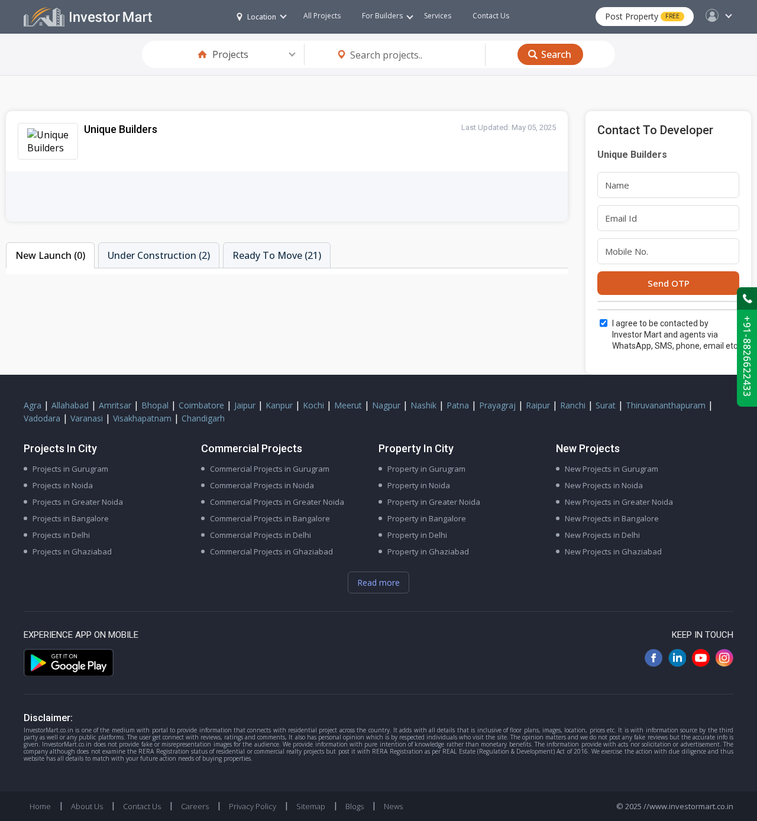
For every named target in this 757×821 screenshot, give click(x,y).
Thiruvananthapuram (666, 405)
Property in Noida (418, 485)
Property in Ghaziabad (428, 551)
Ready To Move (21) (276, 255)
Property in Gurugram (426, 468)
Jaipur (244, 405)
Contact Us (491, 16)
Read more (378, 582)
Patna (458, 405)
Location (261, 17)
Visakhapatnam (142, 418)
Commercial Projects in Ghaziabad (271, 551)
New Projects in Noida (604, 485)
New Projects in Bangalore (612, 518)
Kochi (313, 405)
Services (437, 16)
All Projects (322, 16)
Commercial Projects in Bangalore (270, 518)
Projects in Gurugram (70, 468)
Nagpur (386, 405)
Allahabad (70, 405)
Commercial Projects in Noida (262, 485)
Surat (606, 405)
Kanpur (279, 405)
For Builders (382, 16)
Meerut (348, 405)
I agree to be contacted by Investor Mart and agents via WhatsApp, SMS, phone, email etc (674, 335)
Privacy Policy (252, 806)
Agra (32, 405)
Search (556, 54)
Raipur (538, 405)
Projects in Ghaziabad (72, 551)
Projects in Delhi (61, 535)
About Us (87, 806)
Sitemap (310, 806)
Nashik (423, 405)
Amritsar (115, 405)
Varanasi (86, 418)
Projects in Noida (63, 485)
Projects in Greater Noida (78, 502)
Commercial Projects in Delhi (260, 535)
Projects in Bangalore (71, 518)
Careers (195, 806)
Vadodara (42, 418)
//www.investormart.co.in (688, 806)
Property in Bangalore (426, 518)
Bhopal (155, 405)
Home (40, 806)
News (393, 806)
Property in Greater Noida (433, 502)
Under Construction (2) (159, 255)
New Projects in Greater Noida (619, 502)
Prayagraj (497, 405)
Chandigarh (203, 418)
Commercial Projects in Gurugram (269, 468)
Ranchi (572, 405)
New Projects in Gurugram (611, 468)
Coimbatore (201, 405)
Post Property (642, 16)
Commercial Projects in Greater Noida (277, 502)
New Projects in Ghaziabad (613, 551)
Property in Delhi (417, 535)
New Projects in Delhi (602, 535)
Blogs (354, 806)
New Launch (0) (50, 255)
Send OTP (669, 283)
